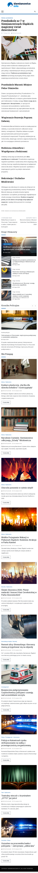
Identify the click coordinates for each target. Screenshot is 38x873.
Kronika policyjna (5, 332)
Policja (3, 737)
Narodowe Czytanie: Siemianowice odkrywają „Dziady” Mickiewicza (17, 439)
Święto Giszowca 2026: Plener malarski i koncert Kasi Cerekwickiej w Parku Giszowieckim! (19, 592)
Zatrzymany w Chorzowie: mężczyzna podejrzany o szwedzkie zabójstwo (18, 336)
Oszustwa (3, 840)
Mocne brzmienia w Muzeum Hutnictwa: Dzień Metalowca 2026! (28, 222)
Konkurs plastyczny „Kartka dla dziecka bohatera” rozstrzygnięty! (16, 386)
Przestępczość (8, 737)
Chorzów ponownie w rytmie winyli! (17, 488)
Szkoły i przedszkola (7, 18)
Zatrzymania (16, 737)
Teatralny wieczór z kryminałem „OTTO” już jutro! (16, 797)
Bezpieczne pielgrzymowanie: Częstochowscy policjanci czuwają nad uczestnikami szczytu (17, 692)
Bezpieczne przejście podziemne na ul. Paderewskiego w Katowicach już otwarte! (24, 261)
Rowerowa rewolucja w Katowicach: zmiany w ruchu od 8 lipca (24, 272)
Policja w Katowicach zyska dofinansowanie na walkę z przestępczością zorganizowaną (16, 743)
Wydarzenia (8, 382)
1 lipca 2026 (17, 299)
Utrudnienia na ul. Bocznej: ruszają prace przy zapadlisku (23, 284)
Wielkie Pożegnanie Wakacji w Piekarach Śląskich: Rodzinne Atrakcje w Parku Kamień (18, 540)
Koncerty (3, 586)
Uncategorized (5, 687)
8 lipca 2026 (17, 264)
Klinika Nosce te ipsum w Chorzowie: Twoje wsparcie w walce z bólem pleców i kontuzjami (9, 223)
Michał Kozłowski (17, 33)
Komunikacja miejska (6, 641)
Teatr (2, 792)
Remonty (15, 641)
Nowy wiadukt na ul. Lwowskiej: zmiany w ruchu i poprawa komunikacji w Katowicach (22, 296)
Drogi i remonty (8, 244)
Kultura (3, 382)
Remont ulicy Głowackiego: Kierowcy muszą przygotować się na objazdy (18, 645)
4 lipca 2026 (17, 287)
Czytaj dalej (6, 402)
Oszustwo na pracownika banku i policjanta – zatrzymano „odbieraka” (18, 844)
